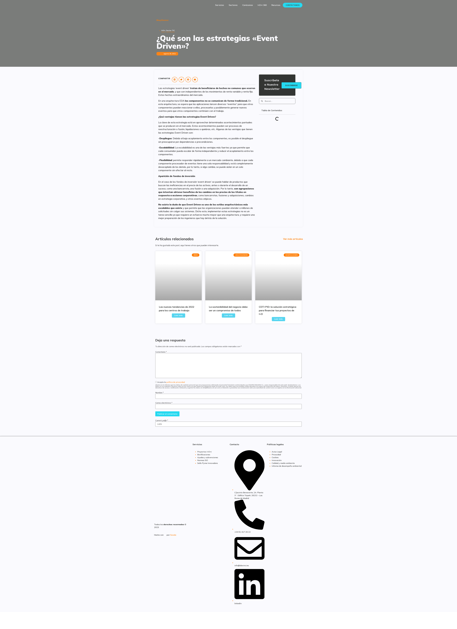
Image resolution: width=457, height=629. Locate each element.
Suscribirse (291, 85)
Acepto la (228, 385)
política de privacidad (175, 382)
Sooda (173, 535)
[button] (174, 79)
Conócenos (247, 5)
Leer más (178, 315)
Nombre (159, 393)
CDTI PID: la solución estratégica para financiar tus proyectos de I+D (277, 310)
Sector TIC (170, 30)
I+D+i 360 (262, 5)
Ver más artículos (293, 238)
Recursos (275, 5)
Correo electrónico (163, 403)
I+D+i (163, 30)
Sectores (233, 5)
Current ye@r (161, 420)
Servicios (219, 5)
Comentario (161, 352)
